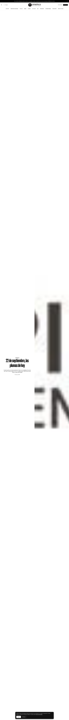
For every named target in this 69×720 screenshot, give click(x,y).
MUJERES (29, 8)
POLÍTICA (21, 8)
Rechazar (24, 716)
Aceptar (18, 716)
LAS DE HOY (7, 8)
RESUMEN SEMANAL (48, 8)
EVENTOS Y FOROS (60, 8)
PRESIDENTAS (42, 8)
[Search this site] (1, 5)
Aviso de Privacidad (39, 714)
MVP (37, 8)
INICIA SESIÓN (54, 8)
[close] (68, 1)
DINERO (25, 8)
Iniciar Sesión (60, 4)
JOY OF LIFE (34, 8)
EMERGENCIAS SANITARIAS (14, 8)
